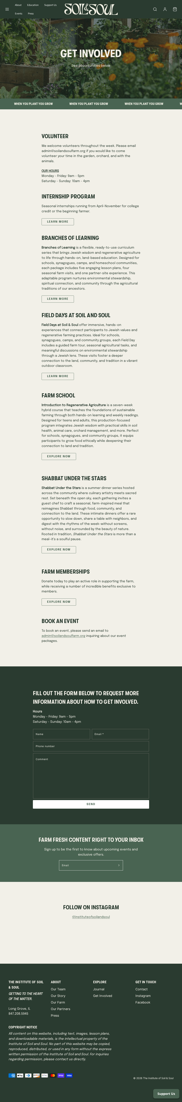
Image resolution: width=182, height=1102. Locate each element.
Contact (141, 989)
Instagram (143, 996)
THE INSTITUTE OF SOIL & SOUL (26, 984)
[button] (7, 9)
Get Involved (102, 996)
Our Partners (60, 1009)
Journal (98, 989)
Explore (99, 982)
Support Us (50, 5)
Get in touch (145, 982)
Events (18, 13)
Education (33, 5)
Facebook (142, 1002)
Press (31, 13)
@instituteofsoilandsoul (91, 917)
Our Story (58, 996)
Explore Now (59, 456)
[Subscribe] (119, 865)
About (18, 5)
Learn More (57, 221)
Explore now (59, 549)
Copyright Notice (23, 1027)
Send (91, 804)
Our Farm (58, 1002)
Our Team (58, 989)
